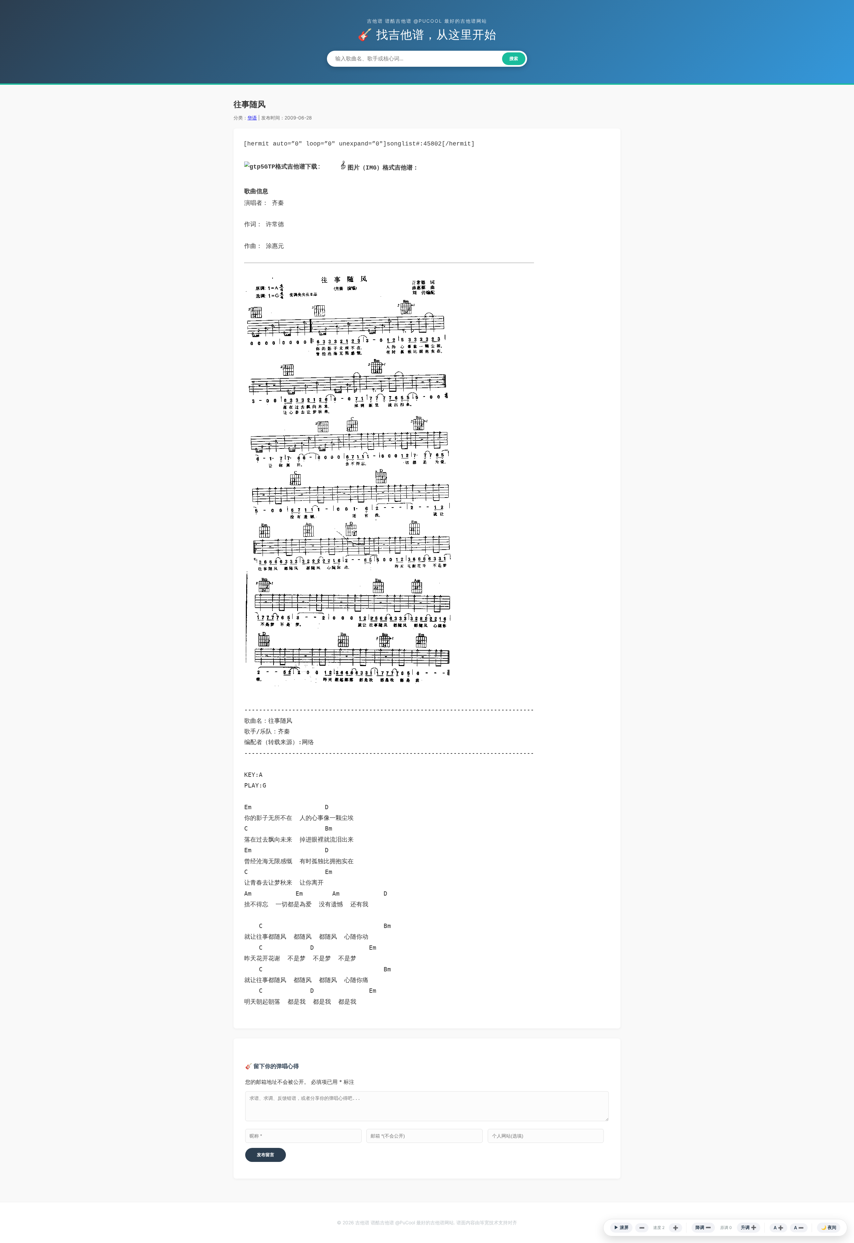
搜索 (513, 58)
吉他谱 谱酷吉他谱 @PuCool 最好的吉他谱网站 (427, 21)
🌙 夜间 (828, 1227)
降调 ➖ (703, 1227)
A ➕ (778, 1227)
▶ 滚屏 (621, 1227)
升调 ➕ (748, 1227)
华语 (252, 117)
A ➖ (799, 1227)
